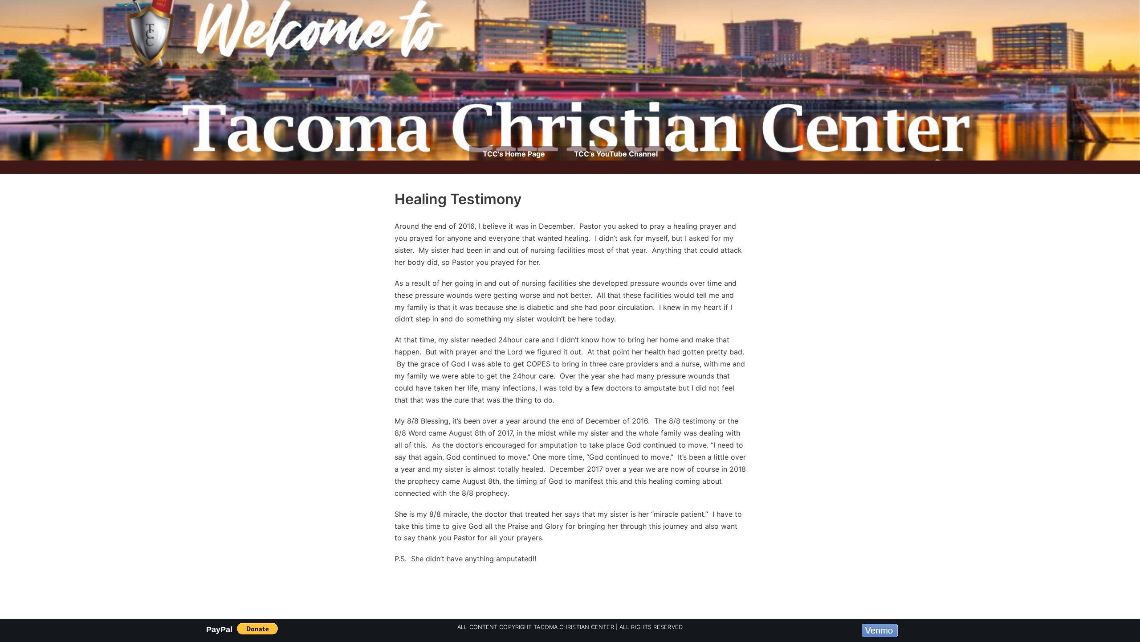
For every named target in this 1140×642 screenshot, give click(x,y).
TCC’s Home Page (514, 153)
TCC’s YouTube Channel (616, 153)
